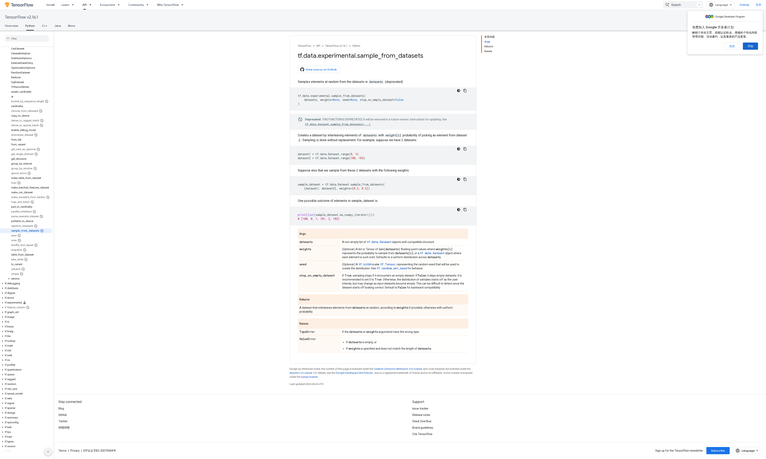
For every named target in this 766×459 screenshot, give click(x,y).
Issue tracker (420, 408)
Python (30, 26)
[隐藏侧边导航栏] (48, 452)
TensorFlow (304, 45)
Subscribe (718, 450)
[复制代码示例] (465, 90)
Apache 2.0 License (301, 372)
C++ (44, 26)
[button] (26, 278)
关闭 (732, 46)
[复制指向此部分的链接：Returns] (314, 299)
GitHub (744, 5)
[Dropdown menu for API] (91, 5)
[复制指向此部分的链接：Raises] (312, 323)
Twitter (63, 421)
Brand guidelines (422, 427)
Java (57, 26)
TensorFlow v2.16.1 (21, 17)
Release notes (421, 414)
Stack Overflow (421, 421)
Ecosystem (107, 5)
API (84, 5)
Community (136, 5)
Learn (65, 5)
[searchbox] (27, 38)
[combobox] (683, 4)
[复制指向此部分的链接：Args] (310, 234)
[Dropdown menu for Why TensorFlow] (183, 5)
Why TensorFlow (168, 5)
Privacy (75, 450)
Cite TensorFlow (422, 434)
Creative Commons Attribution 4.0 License (398, 368)
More (71, 26)
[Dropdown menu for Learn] (74, 5)
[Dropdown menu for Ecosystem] (120, 5)
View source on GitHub (321, 69)
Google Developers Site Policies (354, 372)
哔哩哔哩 (64, 427)
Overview (11, 26)
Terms (62, 450)
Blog (61, 408)
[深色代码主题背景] (458, 90)
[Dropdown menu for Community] (148, 5)
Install (50, 5)
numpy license (309, 376)
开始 (750, 46)
